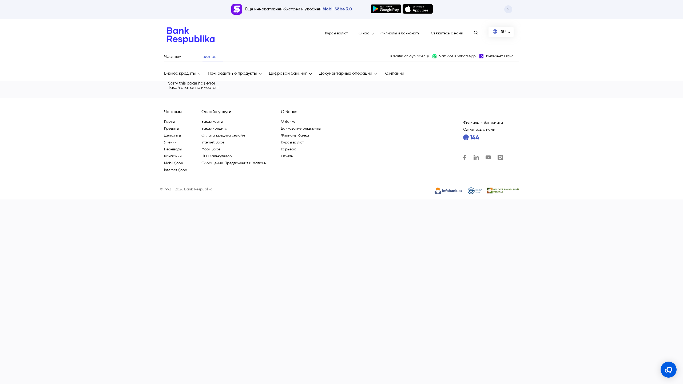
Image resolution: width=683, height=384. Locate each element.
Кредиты (171, 128)
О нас (364, 33)
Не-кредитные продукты (232, 73)
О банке (288, 121)
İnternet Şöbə (175, 170)
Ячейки (170, 142)
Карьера (288, 149)
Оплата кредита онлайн (223, 135)
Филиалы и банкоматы (400, 33)
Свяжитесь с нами (447, 33)
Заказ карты (212, 121)
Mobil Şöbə (173, 163)
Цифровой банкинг (288, 73)
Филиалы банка (295, 135)
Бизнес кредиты (180, 73)
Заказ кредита (214, 128)
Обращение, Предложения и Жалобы (234, 163)
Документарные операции (345, 73)
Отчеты (287, 156)
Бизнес (209, 57)
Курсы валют (336, 33)
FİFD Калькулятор (216, 156)
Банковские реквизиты (301, 128)
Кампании (394, 73)
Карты (169, 121)
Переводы (173, 149)
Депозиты (172, 135)
